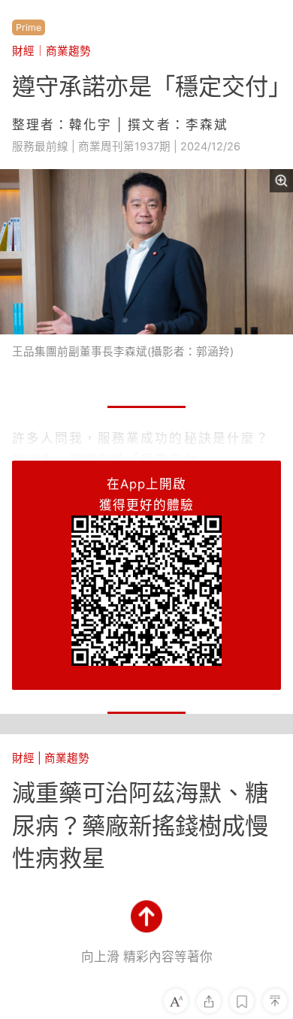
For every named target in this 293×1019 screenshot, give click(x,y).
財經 (23, 51)
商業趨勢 (68, 51)
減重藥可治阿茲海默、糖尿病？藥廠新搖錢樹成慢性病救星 (140, 825)
